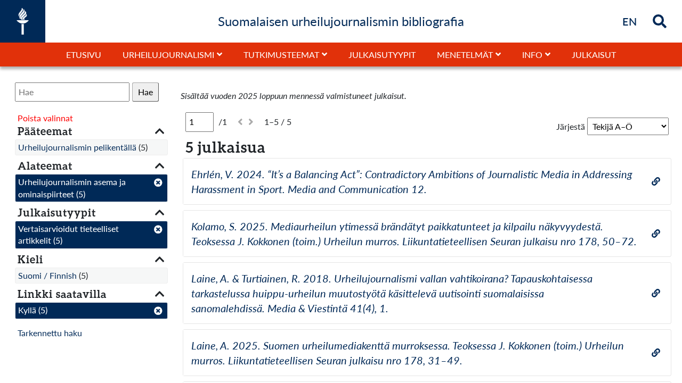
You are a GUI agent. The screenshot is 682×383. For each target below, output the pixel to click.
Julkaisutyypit (382, 54)
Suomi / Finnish (47, 275)
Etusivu (83, 54)
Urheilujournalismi (168, 54)
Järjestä (570, 126)
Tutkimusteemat (281, 54)
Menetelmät (465, 54)
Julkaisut (594, 54)
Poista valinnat (45, 118)
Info (532, 54)
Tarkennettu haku (50, 333)
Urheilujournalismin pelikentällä (77, 147)
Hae (145, 92)
